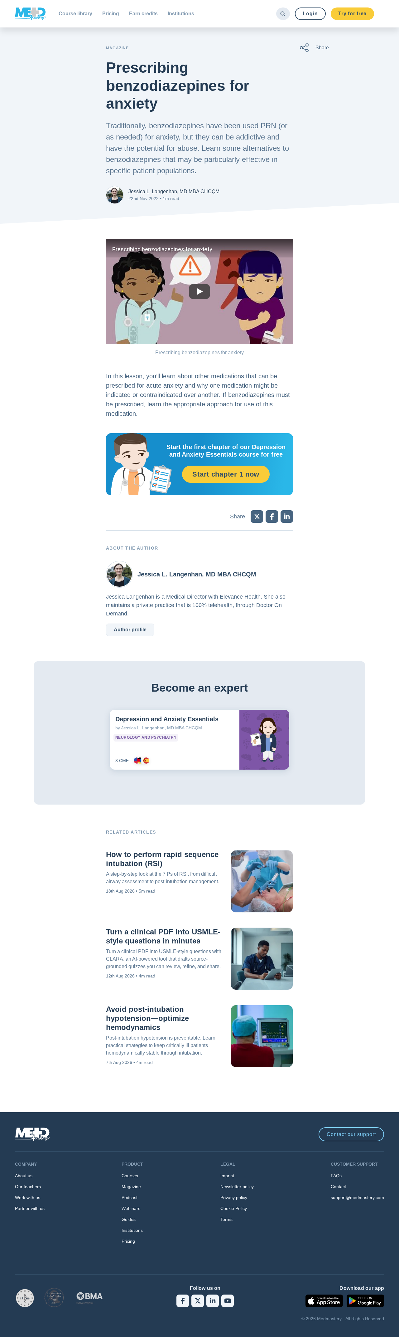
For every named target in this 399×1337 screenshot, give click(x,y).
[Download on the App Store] (324, 1301)
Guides (129, 1219)
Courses (130, 1175)
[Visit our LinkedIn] (212, 1301)
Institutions (181, 13)
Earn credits (143, 13)
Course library (75, 13)
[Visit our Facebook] (182, 1301)
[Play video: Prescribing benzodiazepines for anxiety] (199, 291)
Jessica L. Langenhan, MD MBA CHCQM (173, 191)
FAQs (336, 1175)
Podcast (129, 1197)
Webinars (131, 1208)
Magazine (131, 1186)
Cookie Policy (233, 1208)
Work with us (27, 1197)
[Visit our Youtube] (227, 1301)
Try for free (352, 13)
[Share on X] (257, 516)
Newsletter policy (237, 1186)
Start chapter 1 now (225, 474)
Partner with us (30, 1208)
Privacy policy (233, 1197)
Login (310, 13)
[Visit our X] (197, 1301)
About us (23, 1175)
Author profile (130, 629)
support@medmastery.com (357, 1197)
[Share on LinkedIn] (287, 516)
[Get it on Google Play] (365, 1301)
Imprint (227, 1175)
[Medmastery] (30, 13)
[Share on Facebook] (272, 516)
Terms (226, 1219)
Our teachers (28, 1186)
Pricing (110, 13)
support (351, 1134)
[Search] (283, 13)
